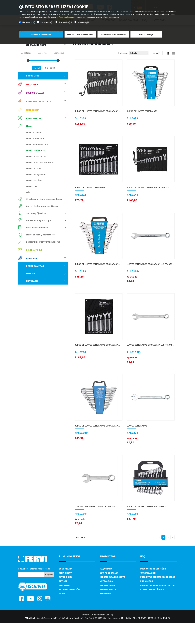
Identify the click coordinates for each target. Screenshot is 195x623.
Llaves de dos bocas (36, 156)
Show (155, 53)
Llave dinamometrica (37, 144)
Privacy (85, 614)
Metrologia (106, 581)
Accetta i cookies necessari (113, 34)
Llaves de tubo (33, 168)
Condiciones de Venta (101, 614)
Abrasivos (105, 593)
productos (32, 75)
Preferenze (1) (46, 22)
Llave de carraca (34, 132)
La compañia (65, 568)
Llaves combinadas (35, 150)
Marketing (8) (84, 22)
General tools (108, 589)
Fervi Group (65, 572)
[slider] (28, 60)
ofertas (30, 273)
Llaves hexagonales (36, 174)
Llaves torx (31, 186)
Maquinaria (106, 568)
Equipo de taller (109, 572)
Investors (64, 585)
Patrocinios (66, 577)
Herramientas (107, 585)
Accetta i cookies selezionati (80, 34)
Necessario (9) (28, 22)
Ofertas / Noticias (36, 44)
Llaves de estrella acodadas (40, 162)
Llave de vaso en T (35, 138)
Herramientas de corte (112, 577)
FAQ (142, 556)
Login (62, 593)
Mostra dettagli (146, 34)
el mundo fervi (69, 556)
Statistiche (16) (65, 22)
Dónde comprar (35, 266)
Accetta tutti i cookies (41, 34)
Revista (63, 581)
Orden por (123, 53)
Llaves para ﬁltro (34, 180)
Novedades (32, 280)
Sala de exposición (69, 589)
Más (28, 192)
